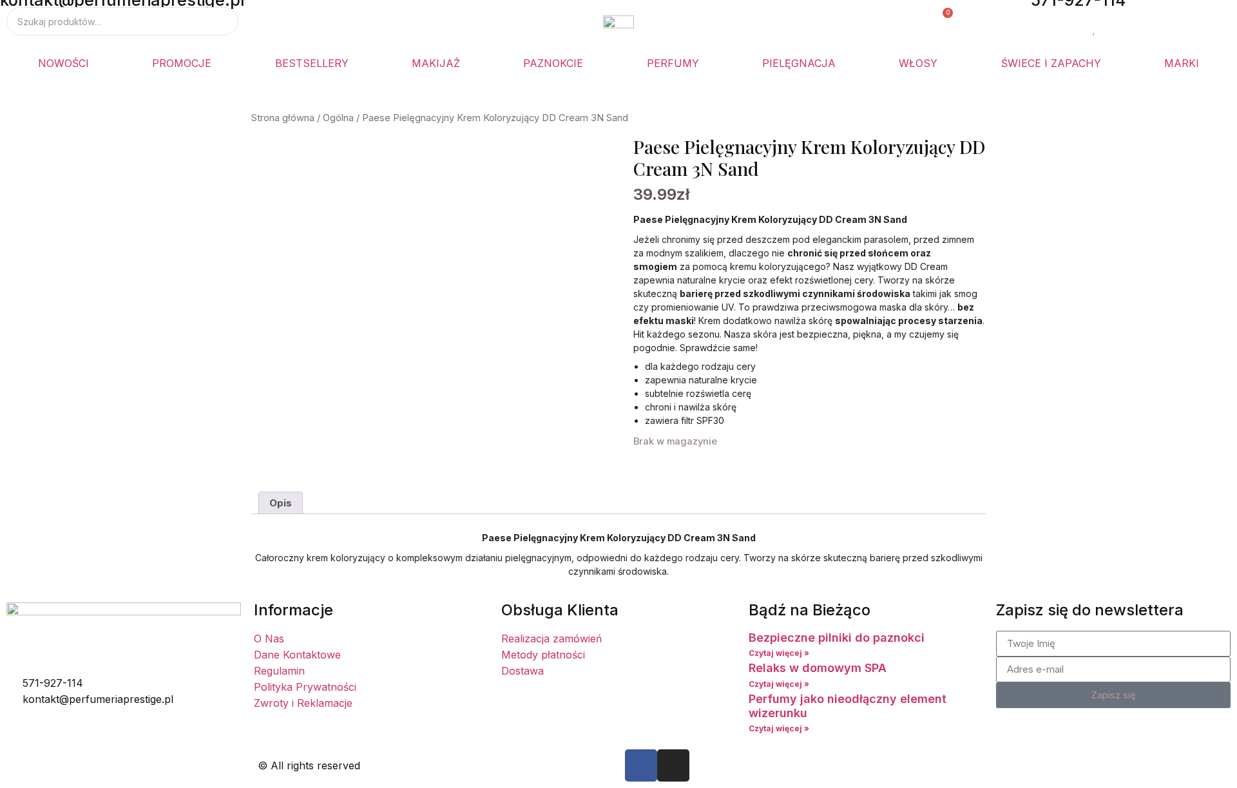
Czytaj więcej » (779, 653)
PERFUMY (673, 63)
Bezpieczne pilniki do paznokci (837, 637)
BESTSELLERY (312, 63)
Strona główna (282, 118)
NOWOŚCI (63, 63)
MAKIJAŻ (436, 63)
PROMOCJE (181, 63)
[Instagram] (673, 765)
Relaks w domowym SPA (818, 668)
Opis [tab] (280, 503)
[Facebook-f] (641, 765)
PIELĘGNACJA (799, 63)
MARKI (1181, 63)
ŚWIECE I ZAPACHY (1051, 63)
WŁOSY (918, 63)
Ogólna (338, 118)
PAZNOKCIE (553, 63)
